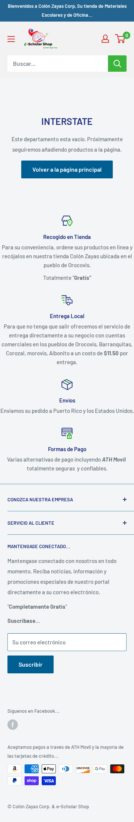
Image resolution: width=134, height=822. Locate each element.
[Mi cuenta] (105, 39)
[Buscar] (117, 63)
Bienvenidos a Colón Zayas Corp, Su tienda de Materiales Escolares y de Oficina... (67, 10)
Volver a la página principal (67, 169)
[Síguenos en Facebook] (12, 724)
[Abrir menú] (11, 39)
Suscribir (30, 664)
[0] (120, 38)
